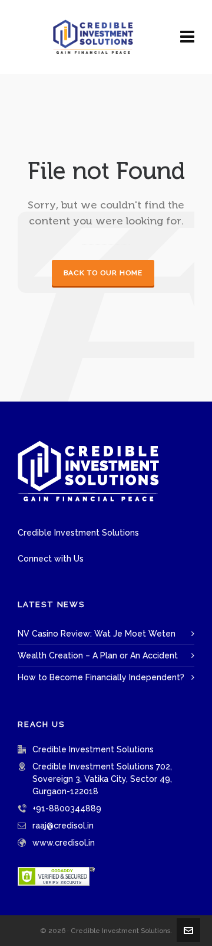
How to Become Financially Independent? (101, 677)
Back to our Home (103, 273)
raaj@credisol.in (63, 825)
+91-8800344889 (66, 808)
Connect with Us (51, 558)
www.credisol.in (63, 842)
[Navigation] (187, 37)
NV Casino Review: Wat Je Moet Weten (96, 633)
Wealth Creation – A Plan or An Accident (98, 655)
